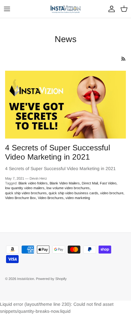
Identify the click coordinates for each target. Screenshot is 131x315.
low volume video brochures (68, 188)
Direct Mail (90, 183)
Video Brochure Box (20, 198)
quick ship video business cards (73, 193)
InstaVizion (25, 279)
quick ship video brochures (26, 193)
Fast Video (108, 183)
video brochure (111, 193)
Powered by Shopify (51, 279)
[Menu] (7, 9)
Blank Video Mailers (65, 183)
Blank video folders (33, 183)
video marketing (78, 198)
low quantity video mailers (25, 188)
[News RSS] (123, 58)
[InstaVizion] (65, 9)
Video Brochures (51, 198)
